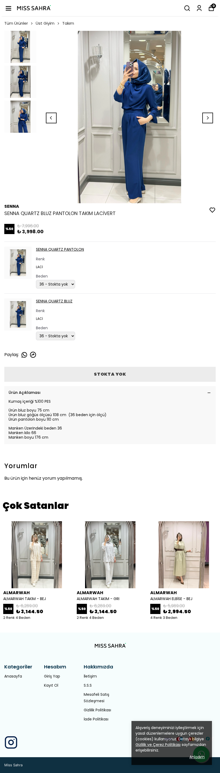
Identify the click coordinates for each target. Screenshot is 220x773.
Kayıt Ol (51, 685)
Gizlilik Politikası (97, 710)
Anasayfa (13, 676)
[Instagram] (11, 742)
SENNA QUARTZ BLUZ (54, 301)
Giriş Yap (52, 676)
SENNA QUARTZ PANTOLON (60, 249)
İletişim (90, 676)
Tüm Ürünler (16, 23)
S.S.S (88, 685)
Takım (68, 23)
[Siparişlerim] (199, 8)
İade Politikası (96, 719)
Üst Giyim (45, 23)
